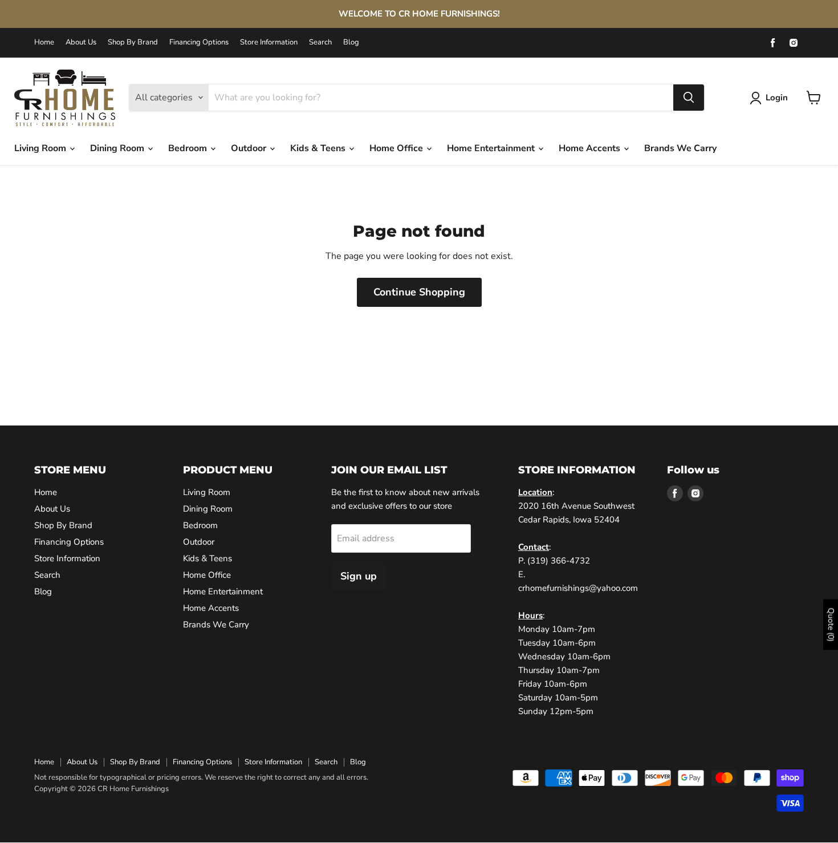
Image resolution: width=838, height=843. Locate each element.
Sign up (358, 576)
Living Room (41, 148)
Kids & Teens (319, 148)
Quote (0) (830, 625)
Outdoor (250, 148)
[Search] (688, 97)
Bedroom (188, 148)
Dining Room (118, 148)
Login (777, 97)
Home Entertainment (492, 148)
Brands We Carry (680, 148)
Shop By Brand (133, 42)
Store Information (269, 42)
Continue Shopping (419, 292)
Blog (351, 42)
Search (320, 42)
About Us (81, 42)
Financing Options (199, 42)
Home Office (397, 148)
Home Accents (591, 148)
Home (44, 42)
